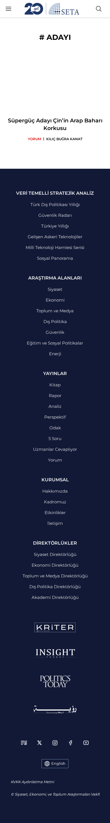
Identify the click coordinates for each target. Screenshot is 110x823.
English (58, 763)
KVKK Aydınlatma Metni (32, 781)
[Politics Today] (55, 681)
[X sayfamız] (39, 743)
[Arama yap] (99, 9)
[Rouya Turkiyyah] (55, 709)
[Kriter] (55, 627)
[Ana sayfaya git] (52, 9)
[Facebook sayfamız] (70, 743)
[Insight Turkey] (55, 653)
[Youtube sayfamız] (86, 743)
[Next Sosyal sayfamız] (24, 743)
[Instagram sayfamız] (55, 743)
